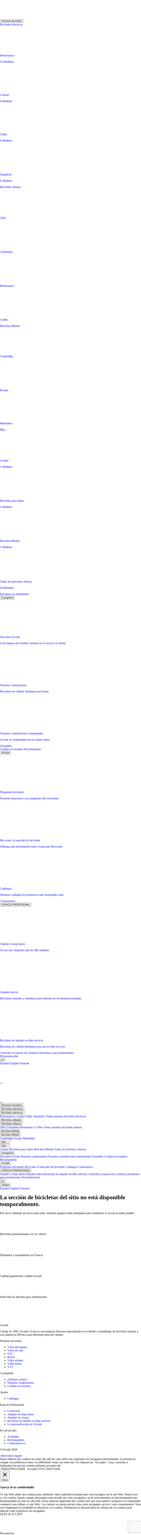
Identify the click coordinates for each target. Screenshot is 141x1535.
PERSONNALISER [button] (13, 1468)
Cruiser (4, 1149)
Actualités (6, 745)
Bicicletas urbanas (10, 187)
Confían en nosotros (12, 749)
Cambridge (7, 1138)
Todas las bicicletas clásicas (70, 1149)
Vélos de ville (15, 1350)
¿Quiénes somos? (17, 1379)
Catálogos (71, 1166)
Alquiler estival (35, 1174)
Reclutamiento (32, 749)
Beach (11, 1357)
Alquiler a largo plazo (13, 1174)
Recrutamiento (15, 1439)
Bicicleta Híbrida (10, 326)
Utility (29, 1116)
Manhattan (29, 1138)
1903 (3, 1127)
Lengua (5, 1184)
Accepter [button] (32, 1468)
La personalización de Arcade (24, 1424)
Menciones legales (11, 1455)
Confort (20, 1116)
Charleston (13, 1127)
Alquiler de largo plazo (20, 1414)
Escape (18, 1138)
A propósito (7, 597)
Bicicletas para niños (21, 1149)
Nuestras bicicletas (11, 21)
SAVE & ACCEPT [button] (11, 1514)
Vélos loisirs (14, 1363)
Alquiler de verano (18, 1417)
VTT (10, 1366)
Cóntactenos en (16, 1443)
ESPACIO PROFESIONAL (15, 904)
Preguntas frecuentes (12, 1166)
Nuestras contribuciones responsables (70, 1156)
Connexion (13, 1411)
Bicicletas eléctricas (11, 24)
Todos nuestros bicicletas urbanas (63, 1127)
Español (4, 1063)
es (2, 1059)
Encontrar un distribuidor (14, 594)
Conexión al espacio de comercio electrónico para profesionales (36, 1052)
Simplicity (39, 1116)
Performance (7, 1116)
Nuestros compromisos (34, 1156)
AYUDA (5, 752)
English (14, 1063)
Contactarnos (7, 901)
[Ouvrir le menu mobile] (1, 1083)
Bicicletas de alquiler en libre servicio (66, 1174)
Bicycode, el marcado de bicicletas (45, 1166)
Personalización (9, 1056)
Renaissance (27, 1127)
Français (24, 1063)
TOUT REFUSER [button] (49, 1468)
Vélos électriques (17, 1347)
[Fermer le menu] (1, 1102)
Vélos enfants (15, 1360)
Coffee (39, 1127)
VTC (10, 1353)
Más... (3, 429)
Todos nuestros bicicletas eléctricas (66, 1116)
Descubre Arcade (10, 1156)
